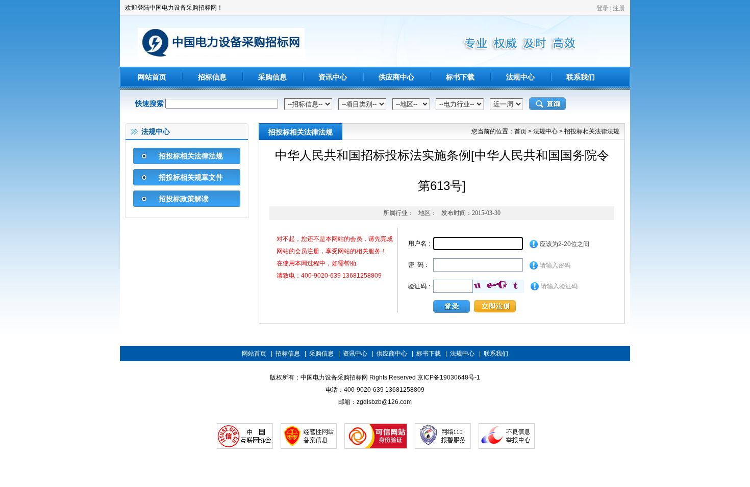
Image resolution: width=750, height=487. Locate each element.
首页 (520, 131)
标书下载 (460, 77)
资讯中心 (332, 77)
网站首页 (152, 77)
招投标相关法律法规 (191, 156)
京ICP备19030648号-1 (448, 377)
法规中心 (520, 77)
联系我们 (580, 77)
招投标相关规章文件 (191, 177)
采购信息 (272, 77)
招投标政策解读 (184, 199)
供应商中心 (396, 77)
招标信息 (212, 77)
